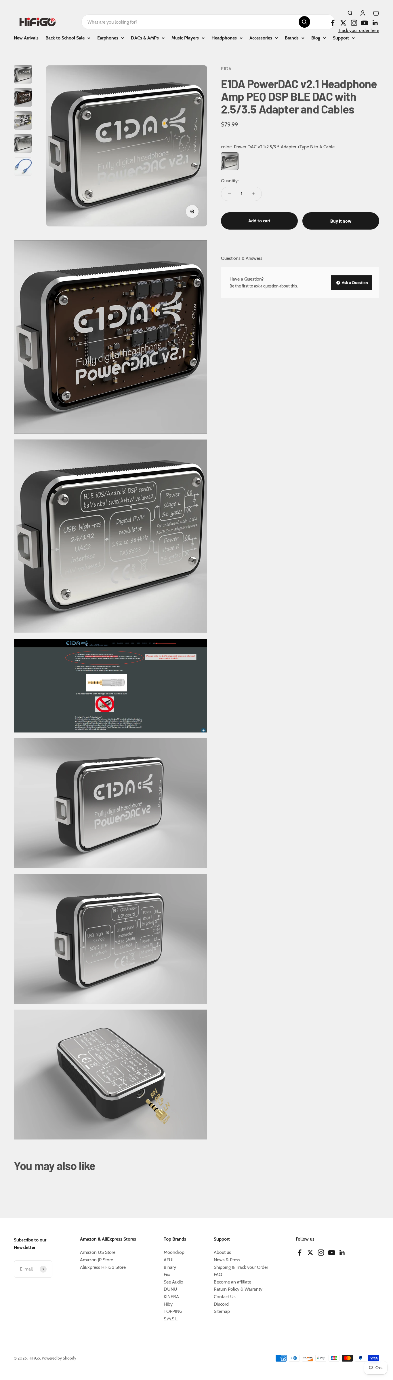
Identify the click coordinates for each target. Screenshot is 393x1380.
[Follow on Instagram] (354, 23)
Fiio (167, 1274)
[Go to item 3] (23, 121)
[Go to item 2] (23, 98)
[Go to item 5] (23, 167)
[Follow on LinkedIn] (375, 23)
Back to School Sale (65, 38)
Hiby (168, 1304)
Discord (221, 1304)
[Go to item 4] (23, 144)
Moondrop (174, 1252)
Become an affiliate (232, 1282)
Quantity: (230, 180)
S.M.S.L (171, 1319)
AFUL (169, 1259)
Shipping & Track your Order (241, 1267)
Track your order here (358, 30)
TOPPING (173, 1311)
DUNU (170, 1289)
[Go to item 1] (23, 75)
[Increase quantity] (253, 194)
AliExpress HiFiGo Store (103, 1267)
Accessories (260, 38)
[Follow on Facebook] (333, 23)
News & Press (227, 1259)
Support (341, 38)
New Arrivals (26, 38)
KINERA (171, 1296)
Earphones (107, 38)
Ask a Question (354, 282)
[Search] (304, 22)
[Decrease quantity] (229, 194)
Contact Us (225, 1296)
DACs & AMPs (145, 38)
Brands (292, 38)
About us (222, 1252)
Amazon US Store (97, 1252)
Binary (170, 1267)
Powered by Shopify (59, 1358)
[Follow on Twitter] (343, 23)
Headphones (224, 38)
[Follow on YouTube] (365, 23)
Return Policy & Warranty (238, 1289)
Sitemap (222, 1311)
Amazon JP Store (96, 1259)
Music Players (185, 38)
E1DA (226, 68)
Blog (315, 38)
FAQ (218, 1274)
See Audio (173, 1282)
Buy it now (341, 221)
